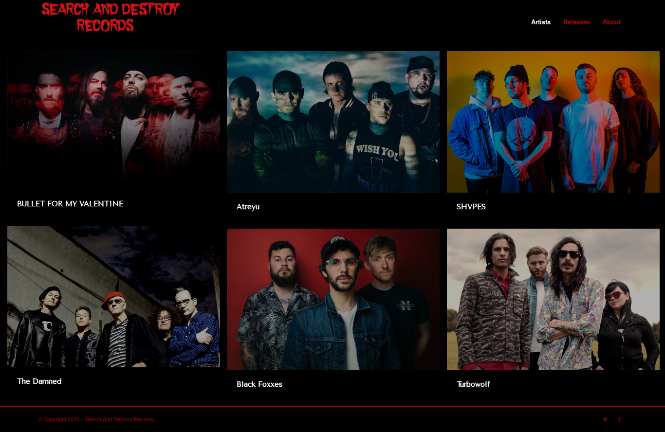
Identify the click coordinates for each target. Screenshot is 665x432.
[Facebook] (619, 419)
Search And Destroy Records (119, 419)
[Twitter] (605, 419)
